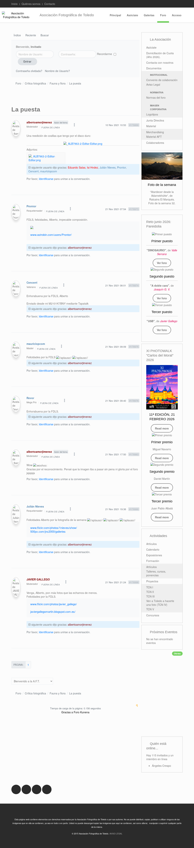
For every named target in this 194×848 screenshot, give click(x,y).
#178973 (133, 209)
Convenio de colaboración (162, 80)
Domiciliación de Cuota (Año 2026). (160, 55)
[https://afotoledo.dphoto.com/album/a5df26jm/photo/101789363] (162, 234)
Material (151, 126)
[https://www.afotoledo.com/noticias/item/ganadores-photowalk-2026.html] (162, 435)
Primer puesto (162, 241)
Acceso (176, 15)
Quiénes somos (31, 4)
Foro (163, 15)
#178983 (133, 454)
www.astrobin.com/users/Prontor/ (51, 235)
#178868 (133, 125)
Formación (152, 561)
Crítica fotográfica (35, 83)
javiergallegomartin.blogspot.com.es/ (52, 612)
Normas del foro (156, 97)
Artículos (151, 544)
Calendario (152, 549)
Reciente (30, 35)
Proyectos (152, 581)
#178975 (133, 346)
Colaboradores (155, 143)
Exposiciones (154, 555)
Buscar (45, 35)
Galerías (149, 15)
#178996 (133, 582)
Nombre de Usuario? (57, 71)
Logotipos (152, 114)
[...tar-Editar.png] (82, 143)
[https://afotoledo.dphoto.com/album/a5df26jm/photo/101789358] (162, 269)
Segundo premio (161, 472)
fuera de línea (50, 127)
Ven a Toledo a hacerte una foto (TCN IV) (160, 603)
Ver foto (162, 263)
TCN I (149, 587)
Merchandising (155, 132)
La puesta (75, 83)
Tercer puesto (162, 312)
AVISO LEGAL (116, 833)
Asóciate (132, 15)
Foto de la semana (162, 185)
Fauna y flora (58, 83)
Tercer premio (162, 501)
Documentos (153, 68)
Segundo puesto (161, 276)
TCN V (150, 609)
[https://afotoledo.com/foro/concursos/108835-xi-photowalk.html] (162, 387)
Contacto (49, 4)
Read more (162, 428)
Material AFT (154, 136)
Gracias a (67, 712)
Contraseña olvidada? (29, 71)
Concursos (152, 615)
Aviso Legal (153, 84)
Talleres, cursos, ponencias (156, 573)
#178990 (133, 509)
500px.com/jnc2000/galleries (48, 531)
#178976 (133, 400)
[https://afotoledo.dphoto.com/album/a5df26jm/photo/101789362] (162, 305)
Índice (17, 35)
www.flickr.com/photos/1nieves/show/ (53, 528)
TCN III (150, 596)
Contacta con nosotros (159, 62)
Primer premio (162, 442)
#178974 (133, 285)
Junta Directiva (155, 120)
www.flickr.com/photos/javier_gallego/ (53, 604)
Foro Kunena (81, 712)
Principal (115, 15)
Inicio (14, 4)
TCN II (150, 592)
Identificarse (46, 179)
